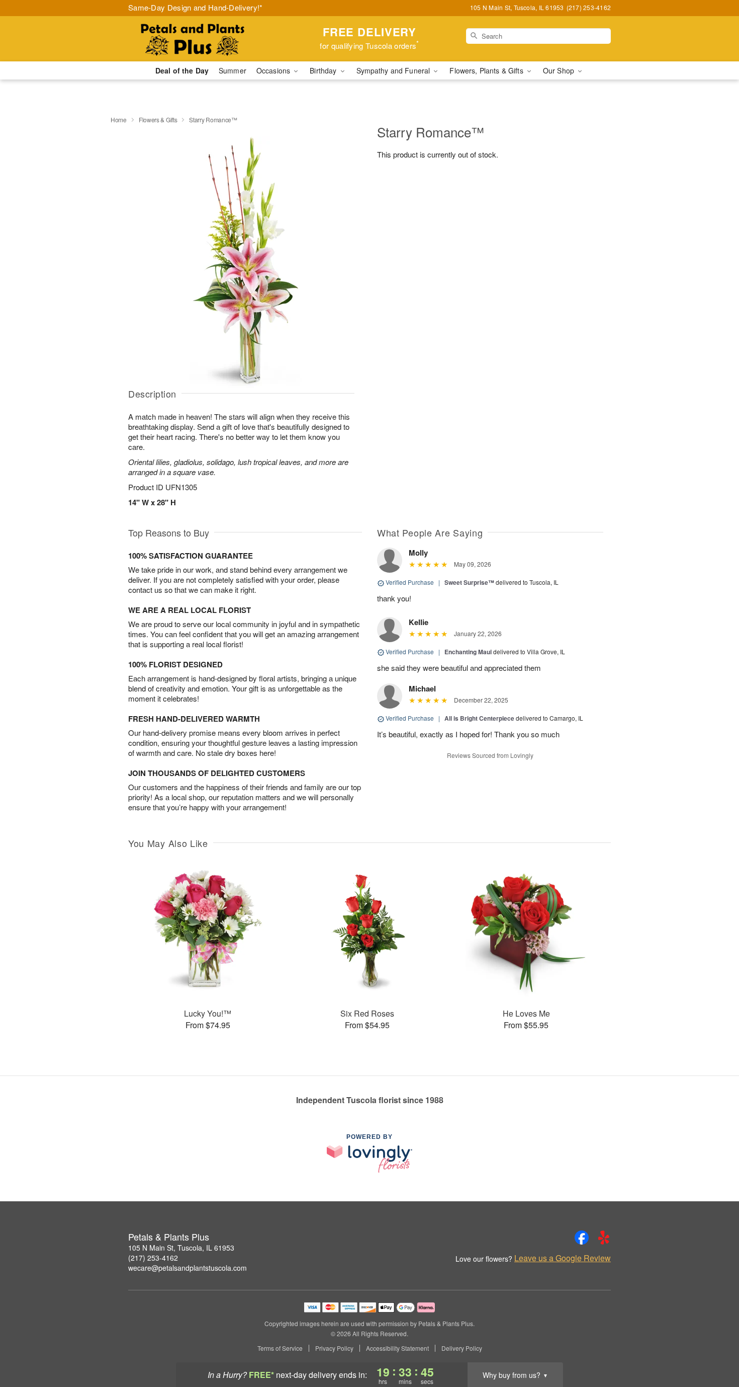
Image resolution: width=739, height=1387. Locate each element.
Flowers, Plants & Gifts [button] (487, 70)
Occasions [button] (274, 70)
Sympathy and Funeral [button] (394, 70)
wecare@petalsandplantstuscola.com (187, 1268)
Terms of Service (280, 1348)
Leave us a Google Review (562, 1258)
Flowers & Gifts (158, 119)
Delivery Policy (461, 1348)
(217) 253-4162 (153, 1258)
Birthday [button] (324, 70)
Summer (232, 70)
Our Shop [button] (559, 70)
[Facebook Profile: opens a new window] (582, 1237)
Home (119, 119)
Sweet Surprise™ (469, 582)
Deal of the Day (182, 70)
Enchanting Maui (468, 651)
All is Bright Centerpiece (479, 718)
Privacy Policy (334, 1348)
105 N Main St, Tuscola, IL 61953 (181, 1248)
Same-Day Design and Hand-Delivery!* (195, 7)
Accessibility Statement (397, 1348)
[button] (712, 1344)
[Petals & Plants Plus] (200, 38)
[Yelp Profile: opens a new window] (604, 1237)
